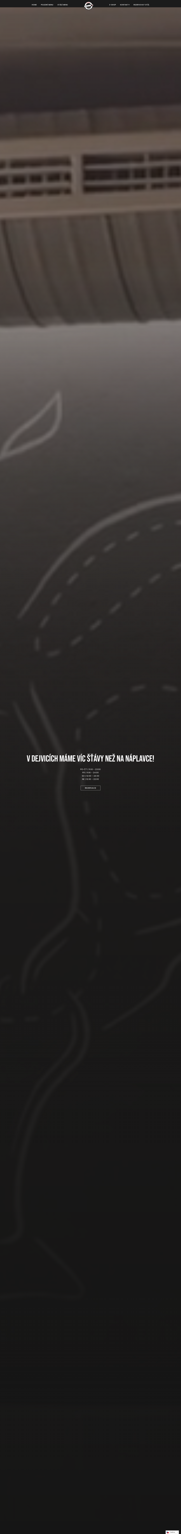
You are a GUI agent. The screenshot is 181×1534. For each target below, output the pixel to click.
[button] (125, 5)
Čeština (172, 1532)
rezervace (90, 788)
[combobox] (172, 1532)
